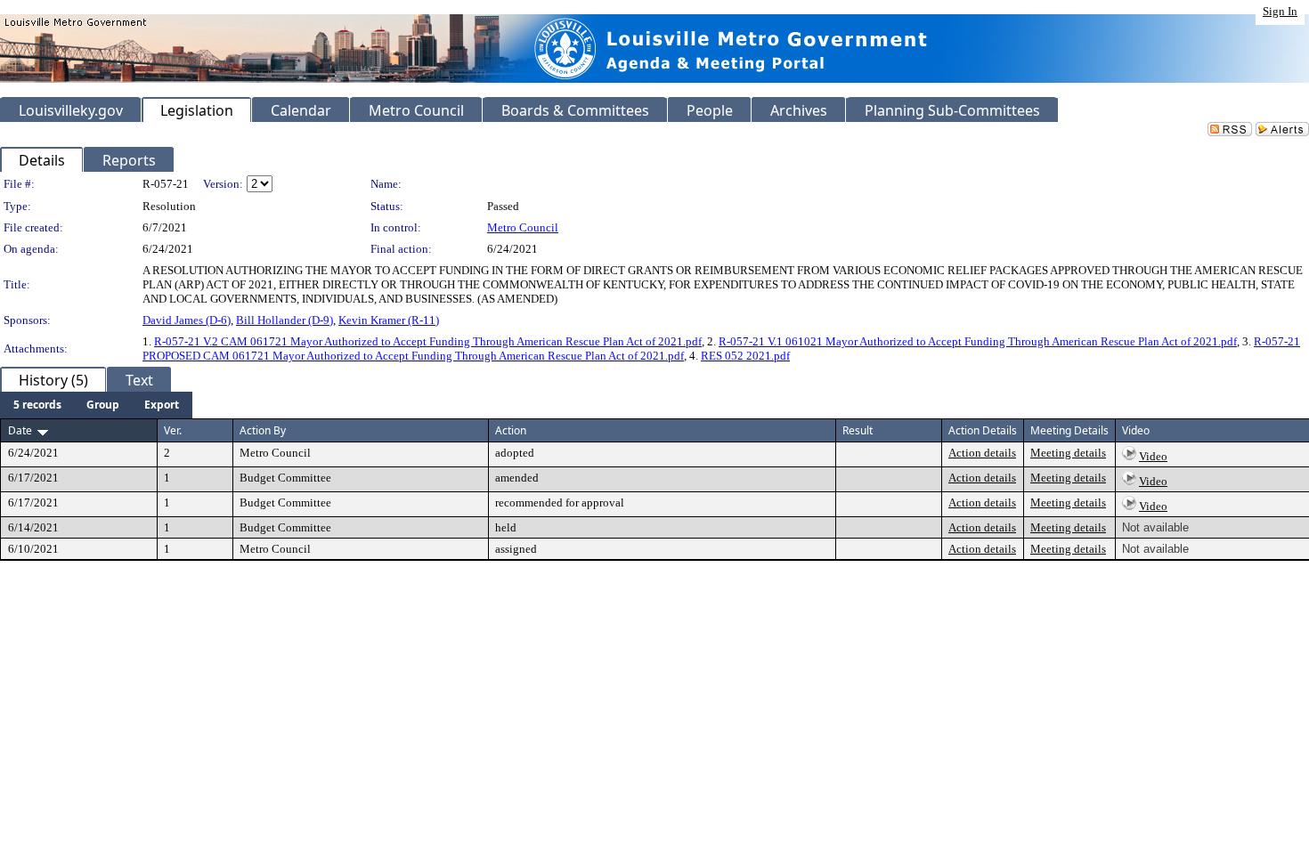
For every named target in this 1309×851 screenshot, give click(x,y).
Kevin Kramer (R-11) (388, 320)
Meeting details (1068, 452)
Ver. (173, 430)
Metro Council (522, 227)
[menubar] (96, 405)
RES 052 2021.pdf (745, 355)
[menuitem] (37, 405)
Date (20, 430)
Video (1153, 456)
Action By (263, 430)
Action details (982, 452)
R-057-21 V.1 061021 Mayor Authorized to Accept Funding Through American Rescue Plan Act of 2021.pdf (978, 341)
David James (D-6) (186, 320)
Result (857, 430)
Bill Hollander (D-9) (284, 320)
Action (510, 430)
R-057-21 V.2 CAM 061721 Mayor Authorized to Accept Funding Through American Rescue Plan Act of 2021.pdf (428, 341)
